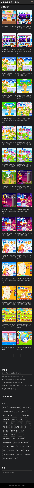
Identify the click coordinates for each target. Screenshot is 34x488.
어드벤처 (13, 423)
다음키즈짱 (27, 454)
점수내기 (13, 435)
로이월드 (24, 411)
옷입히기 (5, 435)
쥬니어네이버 (6, 439)
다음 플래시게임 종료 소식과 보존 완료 (12, 376)
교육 (4, 450)
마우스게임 (14, 431)
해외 (15, 458)
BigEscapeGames (8, 411)
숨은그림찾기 (27, 446)
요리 (18, 411)
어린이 (5, 427)
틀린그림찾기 (26, 407)
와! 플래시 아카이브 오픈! (9, 389)
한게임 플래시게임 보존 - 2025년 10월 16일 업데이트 (17, 386)
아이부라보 (20, 450)
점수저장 (5, 431)
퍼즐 (21, 419)
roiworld (14, 419)
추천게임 (20, 423)
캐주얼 (27, 450)
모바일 (5, 458)
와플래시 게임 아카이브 (10, 2)
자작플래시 (21, 439)
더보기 (3, 462)
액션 (20, 443)
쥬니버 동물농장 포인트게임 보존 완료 (12, 382)
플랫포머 (5, 446)
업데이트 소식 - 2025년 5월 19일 (11, 373)
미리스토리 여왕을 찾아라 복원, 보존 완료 (13, 379)
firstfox (20, 435)
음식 (10, 427)
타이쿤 (26, 443)
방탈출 (12, 446)
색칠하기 (10, 415)
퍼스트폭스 (6, 419)
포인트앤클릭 (18, 427)
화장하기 (11, 454)
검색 (30, 472)
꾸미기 (19, 446)
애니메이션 (11, 450)
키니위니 (5, 423)
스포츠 (5, 454)
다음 (23, 355)
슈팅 (10, 458)
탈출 (14, 439)
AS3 (26, 419)
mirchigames (7, 443)
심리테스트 (27, 427)
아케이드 (28, 423)
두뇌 (15, 443)
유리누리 (21, 431)
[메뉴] (31, 2)
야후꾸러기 (26, 415)
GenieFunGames (15, 407)
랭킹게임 (19, 454)
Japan (5, 407)
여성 (4, 415)
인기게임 (18, 415)
